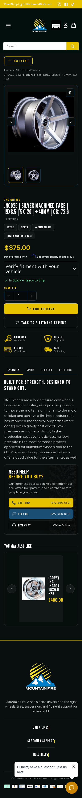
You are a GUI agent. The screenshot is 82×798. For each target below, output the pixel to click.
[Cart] (73, 25)
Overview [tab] (14, 369)
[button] (56, 25)
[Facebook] (66, 4)
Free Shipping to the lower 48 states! (27, 4)
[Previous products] (11, 588)
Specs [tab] (30, 369)
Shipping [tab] (65, 369)
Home (8, 69)
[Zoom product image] (70, 92)
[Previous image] (11, 121)
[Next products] (70, 588)
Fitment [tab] (46, 369)
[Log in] (65, 25)
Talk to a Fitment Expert (43, 322)
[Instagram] (59, 4)
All (17, 69)
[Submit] (72, 46)
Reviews (12, 218)
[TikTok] (72, 4)
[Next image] (71, 121)
